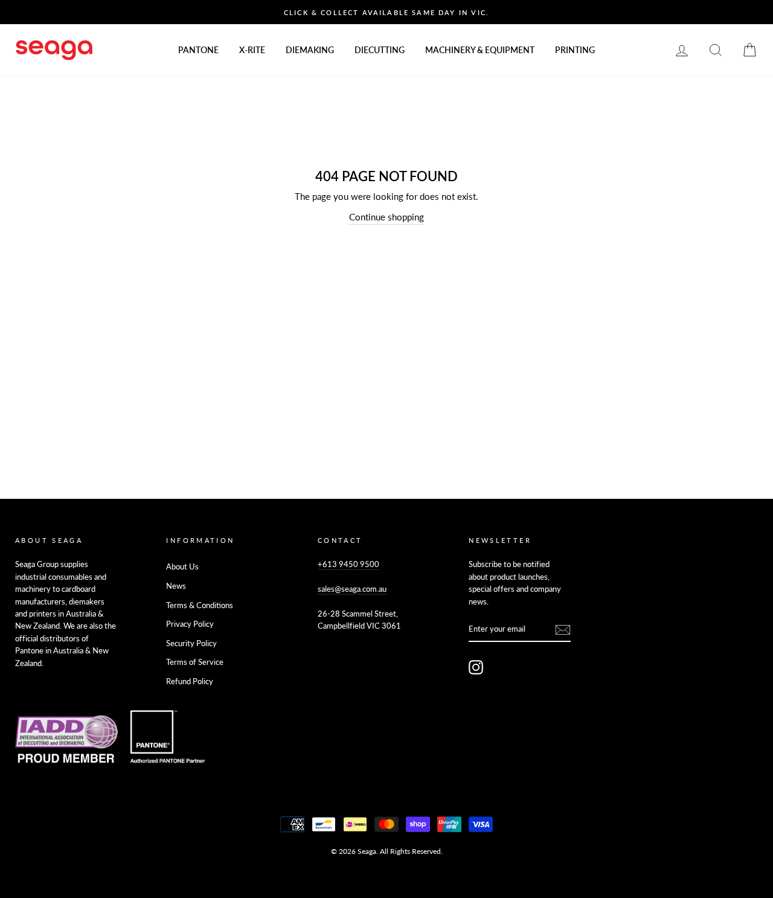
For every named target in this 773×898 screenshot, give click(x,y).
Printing (575, 50)
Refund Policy (189, 681)
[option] (386, 12)
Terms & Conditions (199, 605)
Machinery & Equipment (479, 50)
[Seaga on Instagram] (476, 667)
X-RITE (252, 50)
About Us (182, 566)
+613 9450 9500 (348, 564)
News (176, 586)
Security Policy (191, 643)
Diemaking (310, 50)
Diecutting (379, 50)
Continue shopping (386, 216)
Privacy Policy (190, 624)
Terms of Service (194, 662)
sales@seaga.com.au (352, 589)
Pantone (198, 50)
